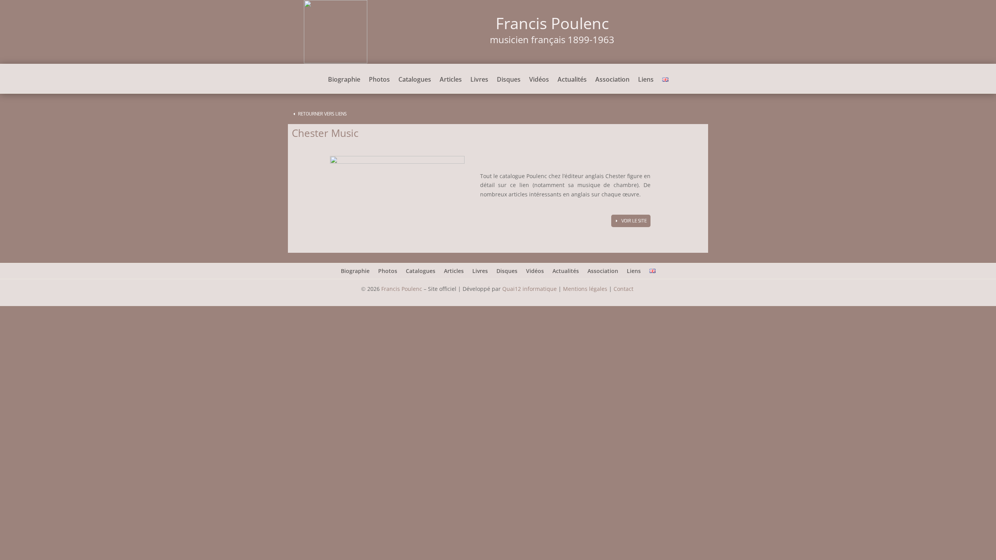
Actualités (572, 80)
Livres (479, 80)
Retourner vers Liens (322, 114)
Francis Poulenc (401, 288)
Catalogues (414, 80)
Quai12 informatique (529, 288)
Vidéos (539, 80)
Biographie (344, 80)
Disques (509, 80)
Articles (451, 80)
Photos (379, 80)
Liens (646, 80)
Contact (624, 288)
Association (612, 80)
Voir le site (634, 221)
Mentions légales (585, 288)
